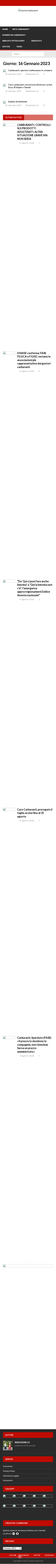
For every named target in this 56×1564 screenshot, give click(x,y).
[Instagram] (36, 3)
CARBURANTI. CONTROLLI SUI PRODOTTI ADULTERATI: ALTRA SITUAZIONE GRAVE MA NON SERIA (34, 131)
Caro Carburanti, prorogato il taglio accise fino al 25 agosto (34, 813)
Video (19, 46)
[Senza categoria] (4, 102)
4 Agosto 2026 (27, 820)
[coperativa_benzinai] (28, 1328)
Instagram (49, 1555)
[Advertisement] (29, 19)
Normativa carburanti (14, 35)
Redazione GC (32, 74)
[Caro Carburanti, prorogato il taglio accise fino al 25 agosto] (9, 919)
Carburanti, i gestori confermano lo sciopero (30, 70)
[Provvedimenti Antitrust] (4, 85)
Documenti (8, 1480)
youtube (12, 1555)
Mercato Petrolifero (13, 40)
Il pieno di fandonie (17, 101)
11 (44, 105)
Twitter (36, 1555)
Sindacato (36, 40)
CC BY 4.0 (7, 1533)
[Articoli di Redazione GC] (8, 1448)
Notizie (6, 46)
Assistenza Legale (11, 1475)
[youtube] (19, 3)
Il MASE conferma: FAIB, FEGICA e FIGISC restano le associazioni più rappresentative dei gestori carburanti (34, 360)
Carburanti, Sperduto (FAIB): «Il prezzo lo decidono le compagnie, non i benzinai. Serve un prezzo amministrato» (34, 1044)
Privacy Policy (9, 1471)
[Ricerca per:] (28, 54)
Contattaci (8, 1466)
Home (5, 29)
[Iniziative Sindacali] (4, 70)
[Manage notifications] (19, 1556)
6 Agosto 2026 (27, 143)
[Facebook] (25, 3)
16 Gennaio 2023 (13, 74)
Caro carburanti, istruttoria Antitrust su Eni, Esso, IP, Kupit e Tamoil (30, 86)
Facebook (25, 1555)
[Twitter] (31, 3)
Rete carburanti (20, 29)
